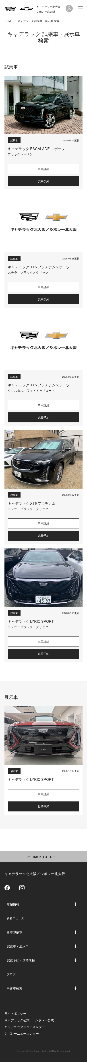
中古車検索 (14, 988)
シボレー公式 (44, 1020)
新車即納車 (14, 932)
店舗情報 (13, 904)
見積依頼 (43, 806)
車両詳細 (43, 169)
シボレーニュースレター (21, 1033)
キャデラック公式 (16, 1020)
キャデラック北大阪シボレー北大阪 (48, 9)
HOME (8, 21)
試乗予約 (43, 181)
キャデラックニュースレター (24, 1026)
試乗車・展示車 (18, 946)
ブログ (11, 974)
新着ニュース (15, 918)
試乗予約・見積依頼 (21, 960)
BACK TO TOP (43, 857)
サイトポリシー (15, 1013)
